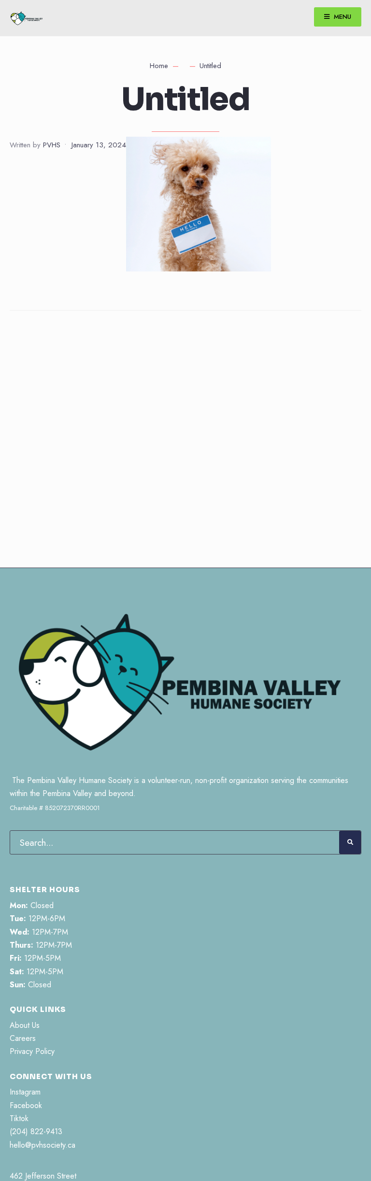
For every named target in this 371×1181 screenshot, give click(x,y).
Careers (23, 1038)
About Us (25, 1025)
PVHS (51, 145)
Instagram (25, 1091)
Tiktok (19, 1118)
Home (159, 65)
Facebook (26, 1105)
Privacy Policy (32, 1051)
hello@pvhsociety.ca (42, 1145)
